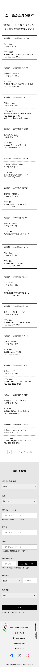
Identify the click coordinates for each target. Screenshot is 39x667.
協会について (19, 633)
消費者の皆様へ (19, 643)
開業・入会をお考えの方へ (19, 627)
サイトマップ (19, 649)
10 (27, 452)
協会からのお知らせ (19, 638)
